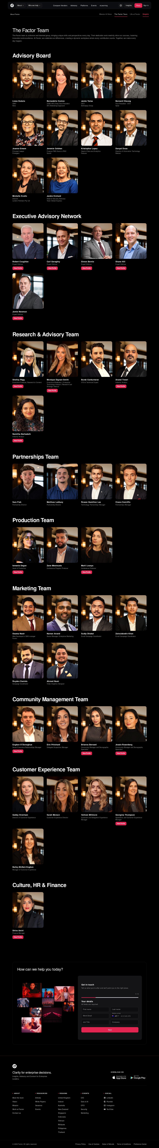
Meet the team (18, 1098)
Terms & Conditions (124, 1144)
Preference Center (140, 1144)
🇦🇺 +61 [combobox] (115, 1016)
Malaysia (61, 1124)
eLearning (104, 5)
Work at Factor (18, 1109)
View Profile (18, 268)
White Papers (40, 1101)
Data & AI (84, 1101)
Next (110, 1030)
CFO (83, 1105)
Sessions (38, 1105)
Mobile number (116, 1013)
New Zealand (63, 1109)
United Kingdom (64, 1098)
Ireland (60, 1101)
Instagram (110, 1105)
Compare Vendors (60, 5)
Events (38, 1109)
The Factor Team (120, 14)
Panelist (110, 1101)
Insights (129, 5)
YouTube (110, 1109)
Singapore (62, 1113)
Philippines (62, 1128)
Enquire (146, 14)
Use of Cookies (93, 1144)
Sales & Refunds (108, 1144)
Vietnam (61, 1120)
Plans (138, 5)
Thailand (61, 1132)
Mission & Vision (105, 14)
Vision (14, 1101)
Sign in (146, 5)
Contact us (16, 1113)
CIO (82, 1098)
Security (84, 1109)
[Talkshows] (121, 5)
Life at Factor (135, 14)
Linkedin (110, 1098)
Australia (61, 1105)
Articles (38, 1098)
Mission (15, 1105)
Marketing (85, 1113)
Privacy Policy (80, 1144)
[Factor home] (12, 5)
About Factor (15, 14)
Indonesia (62, 1117)
